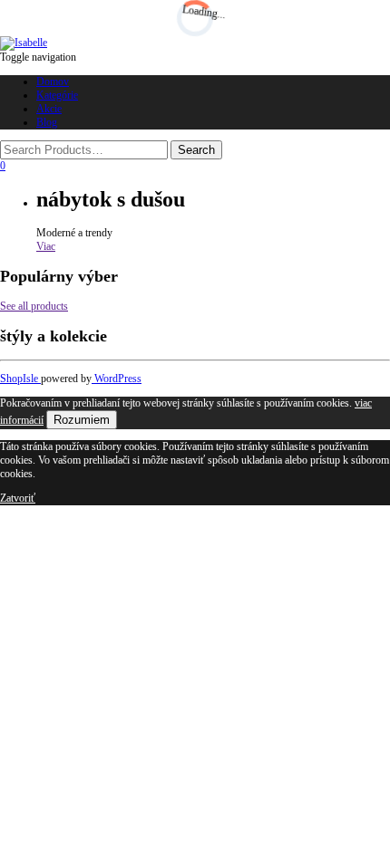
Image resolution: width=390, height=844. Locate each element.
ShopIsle (20, 378)
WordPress (116, 378)
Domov (52, 81)
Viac (45, 246)
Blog (46, 122)
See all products (34, 306)
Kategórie (57, 95)
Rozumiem (82, 420)
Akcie (49, 108)
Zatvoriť (17, 498)
